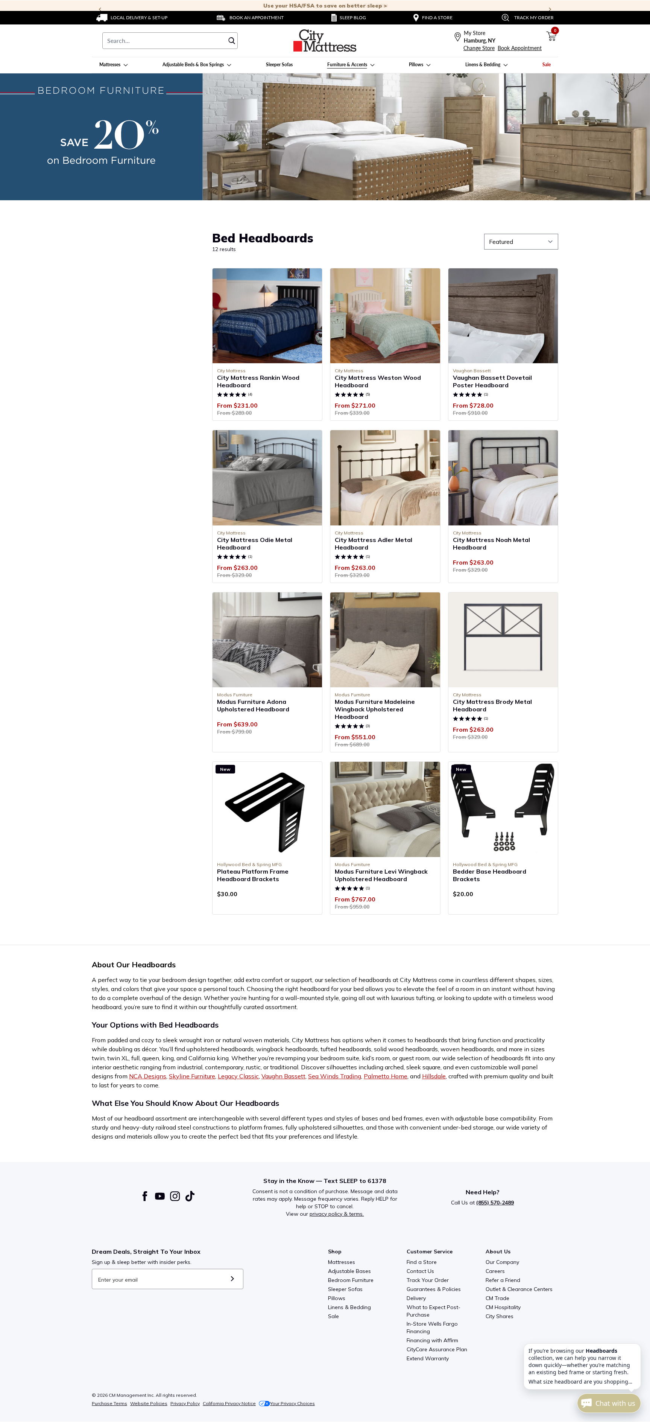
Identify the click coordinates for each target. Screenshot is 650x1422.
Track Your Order (428, 1280)
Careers (495, 1271)
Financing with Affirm (432, 1340)
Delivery (416, 1298)
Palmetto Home (385, 1076)
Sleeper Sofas (345, 1289)
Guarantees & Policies (434, 1289)
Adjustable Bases (349, 1271)
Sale (333, 1316)
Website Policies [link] (148, 1403)
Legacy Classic (238, 1076)
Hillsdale (434, 1076)
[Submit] (232, 1279)
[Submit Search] (231, 40)
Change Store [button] (479, 48)
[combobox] (170, 40)
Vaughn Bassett (283, 1076)
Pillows (336, 1298)
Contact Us (420, 1271)
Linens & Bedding (349, 1307)
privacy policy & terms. (337, 1213)
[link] (131, 17)
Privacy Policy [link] (185, 1403)
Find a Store (422, 1262)
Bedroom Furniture (351, 1280)
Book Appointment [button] (520, 48)
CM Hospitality (503, 1307)
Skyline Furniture (192, 1076)
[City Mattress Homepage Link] (325, 40)
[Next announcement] (550, 9)
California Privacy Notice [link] (229, 1403)
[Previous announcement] (100, 9)
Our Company (502, 1262)
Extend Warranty (428, 1358)
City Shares (499, 1316)
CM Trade (497, 1298)
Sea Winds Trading (334, 1076)
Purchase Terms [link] (109, 1403)
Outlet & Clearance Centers (519, 1289)
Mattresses (341, 1262)
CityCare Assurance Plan (437, 1349)
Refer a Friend (503, 1280)
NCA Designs (147, 1076)
